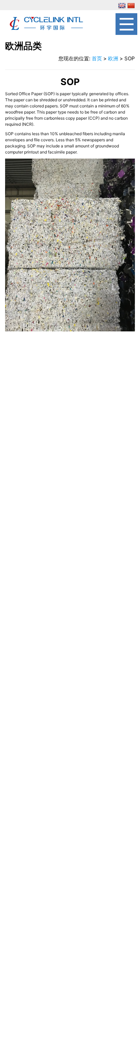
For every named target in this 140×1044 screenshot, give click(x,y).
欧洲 (113, 58)
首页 (97, 58)
